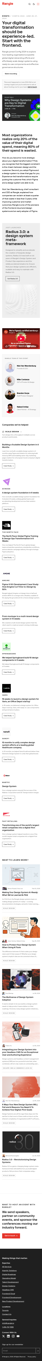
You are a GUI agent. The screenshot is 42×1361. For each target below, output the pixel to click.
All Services (6, 1267)
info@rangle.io (8, 1323)
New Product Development (13, 1301)
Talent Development (10, 1282)
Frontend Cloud (8, 1294)
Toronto (5, 1310)
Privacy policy (32, 1356)
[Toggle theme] (34, 4)
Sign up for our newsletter (21, 1344)
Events (5, 16)
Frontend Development (11, 1297)
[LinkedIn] (8, 1337)
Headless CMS (8, 1290)
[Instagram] (13, 1337)
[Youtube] (18, 1337)
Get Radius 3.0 (12, 279)
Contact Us (6, 1314)
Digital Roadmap (9, 1274)
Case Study (9, 466)
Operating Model (9, 1278)
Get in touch (32, 87)
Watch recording (11, 74)
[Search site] (29, 4)
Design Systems (8, 1286)
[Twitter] (3, 1337)
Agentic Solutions (9, 1270)
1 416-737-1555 (8, 1327)
